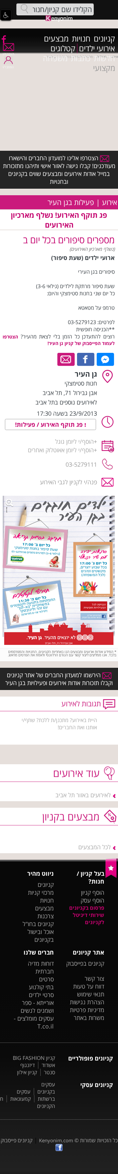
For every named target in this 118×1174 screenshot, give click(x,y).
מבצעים (56, 38)
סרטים (46, 979)
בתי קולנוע (41, 987)
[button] (5, 15)
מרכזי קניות (41, 892)
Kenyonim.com (56, 1140)
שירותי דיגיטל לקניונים (88, 918)
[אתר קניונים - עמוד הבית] (111, 876)
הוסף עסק (92, 900)
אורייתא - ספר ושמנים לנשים (37, 1006)
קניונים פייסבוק (16, 1140)
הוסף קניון (92, 892)
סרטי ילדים (41, 995)
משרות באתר (89, 1018)
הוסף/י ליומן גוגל (74, 441)
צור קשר (94, 978)
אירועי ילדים (97, 48)
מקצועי (104, 68)
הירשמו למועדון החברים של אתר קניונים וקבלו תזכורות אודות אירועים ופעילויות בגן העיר (59, 679)
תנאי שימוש (90, 994)
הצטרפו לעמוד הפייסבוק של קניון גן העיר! (59, 340)
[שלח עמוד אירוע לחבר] (66, 359)
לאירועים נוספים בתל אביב (66, 402)
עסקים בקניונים (46, 1088)
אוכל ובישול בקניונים (41, 935)
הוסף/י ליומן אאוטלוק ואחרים (61, 450)
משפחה (55, 58)
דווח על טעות (88, 986)
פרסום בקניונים (86, 907)
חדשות (104, 58)
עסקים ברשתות (36, 1095)
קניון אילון (27, 1072)
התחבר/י (8, 67)
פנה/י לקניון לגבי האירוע (68, 482)
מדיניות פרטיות (87, 1010)
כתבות (80, 58)
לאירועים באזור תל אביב (83, 795)
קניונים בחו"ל (38, 924)
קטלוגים (62, 48)
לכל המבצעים (94, 847)
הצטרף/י (8, 54)
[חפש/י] (24, 9)
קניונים (104, 38)
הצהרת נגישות (87, 1002)
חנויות (81, 38)
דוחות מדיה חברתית (41, 967)
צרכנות (45, 916)
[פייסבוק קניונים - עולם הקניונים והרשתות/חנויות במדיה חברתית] (3, 39)
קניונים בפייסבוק (85, 963)
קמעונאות (20, 1098)
